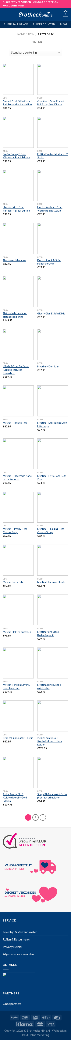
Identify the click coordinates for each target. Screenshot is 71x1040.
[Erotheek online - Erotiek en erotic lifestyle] (35, 14)
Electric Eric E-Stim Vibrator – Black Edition (16, 209)
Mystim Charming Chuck (51, 582)
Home (21, 34)
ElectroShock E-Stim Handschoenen (49, 262)
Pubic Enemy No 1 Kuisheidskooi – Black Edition (49, 741)
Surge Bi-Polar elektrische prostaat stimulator (52, 796)
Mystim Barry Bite (13, 582)
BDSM (31, 34)
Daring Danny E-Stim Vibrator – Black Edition (16, 156)
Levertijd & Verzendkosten (20, 932)
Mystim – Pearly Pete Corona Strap (15, 530)
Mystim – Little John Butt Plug (51, 477)
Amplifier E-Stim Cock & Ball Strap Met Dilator (50, 102)
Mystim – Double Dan (15, 422)
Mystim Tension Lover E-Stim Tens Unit (17, 686)
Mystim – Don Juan (48, 366)
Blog (63, 24)
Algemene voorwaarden (18, 954)
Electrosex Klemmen (14, 260)
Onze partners (12, 1003)
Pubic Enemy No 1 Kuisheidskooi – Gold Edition (15, 797)
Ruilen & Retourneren (16, 939)
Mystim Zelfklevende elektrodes (49, 686)
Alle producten (44, 24)
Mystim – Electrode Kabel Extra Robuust (17, 477)
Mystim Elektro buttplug (17, 631)
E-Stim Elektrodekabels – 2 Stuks (52, 156)
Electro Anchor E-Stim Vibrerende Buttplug (49, 209)
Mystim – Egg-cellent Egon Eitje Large (52, 424)
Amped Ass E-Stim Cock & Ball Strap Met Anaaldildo (18, 102)
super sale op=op (16, 24)
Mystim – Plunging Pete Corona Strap (50, 530)
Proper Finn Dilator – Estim (18, 737)
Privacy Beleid (12, 946)
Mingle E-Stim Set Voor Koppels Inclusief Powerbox (16, 369)
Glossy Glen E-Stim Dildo (51, 313)
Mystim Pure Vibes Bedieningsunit (48, 633)
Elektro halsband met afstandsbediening (15, 315)
